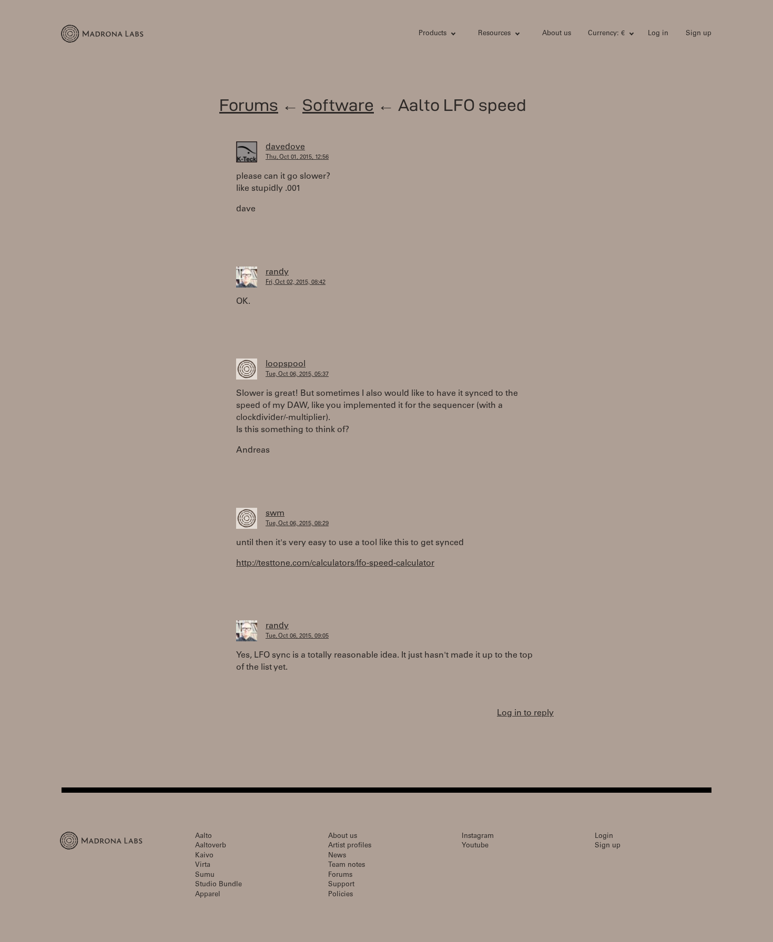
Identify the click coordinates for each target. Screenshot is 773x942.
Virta (202, 865)
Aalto (203, 836)
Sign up (698, 33)
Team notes (346, 865)
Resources (494, 33)
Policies (340, 895)
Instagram (478, 836)
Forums (248, 105)
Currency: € (606, 33)
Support (341, 885)
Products (432, 33)
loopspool (286, 364)
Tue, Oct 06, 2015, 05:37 (297, 374)
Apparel (207, 895)
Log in (658, 33)
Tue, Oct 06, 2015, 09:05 (297, 636)
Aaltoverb (210, 846)
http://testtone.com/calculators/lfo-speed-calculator (335, 563)
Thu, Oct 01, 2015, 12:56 (297, 157)
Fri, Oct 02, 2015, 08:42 (296, 282)
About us (556, 33)
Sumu (205, 875)
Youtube (475, 846)
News (337, 856)
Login (604, 836)
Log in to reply (525, 713)
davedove (285, 147)
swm (275, 513)
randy (277, 272)
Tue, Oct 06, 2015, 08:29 (297, 524)
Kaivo (204, 856)
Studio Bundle (218, 885)
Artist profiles (349, 846)
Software (338, 105)
